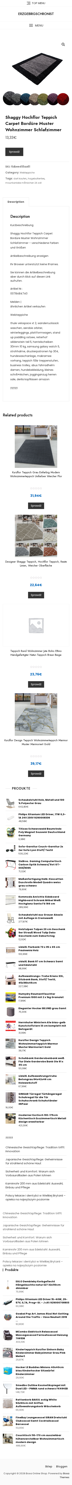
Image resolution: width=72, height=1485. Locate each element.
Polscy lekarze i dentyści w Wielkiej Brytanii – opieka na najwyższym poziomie (36, 1197)
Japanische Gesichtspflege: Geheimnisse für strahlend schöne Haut (34, 1161)
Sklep (48, 1466)
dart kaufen (20, 178)
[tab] (16, 201)
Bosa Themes (64, 1475)
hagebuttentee (36, 178)
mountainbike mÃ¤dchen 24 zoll (23, 182)
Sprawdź (14, 152)
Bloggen (61, 1466)
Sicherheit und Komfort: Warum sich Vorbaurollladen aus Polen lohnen (30, 1173)
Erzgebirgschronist (36, 13)
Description (16, 202)
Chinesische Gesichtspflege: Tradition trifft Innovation (35, 1149)
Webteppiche (27, 172)
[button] (36, 25)
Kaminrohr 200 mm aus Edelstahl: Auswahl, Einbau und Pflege (34, 1185)
